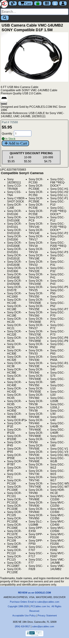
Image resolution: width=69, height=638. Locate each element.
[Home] (4, 3)
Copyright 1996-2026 (18, 606)
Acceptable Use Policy (24, 615)
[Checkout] (38, 3)
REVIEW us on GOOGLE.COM (34, 592)
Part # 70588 (10, 122)
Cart (28, 3)
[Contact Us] (55, 3)
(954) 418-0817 (22, 626)
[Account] (63, 3)
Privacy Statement (47, 615)
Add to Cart (17, 143)
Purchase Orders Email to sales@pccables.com (34, 602)
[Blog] (13, 3)
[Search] (5, 18)
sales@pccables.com (43, 626)
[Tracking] (47, 3)
